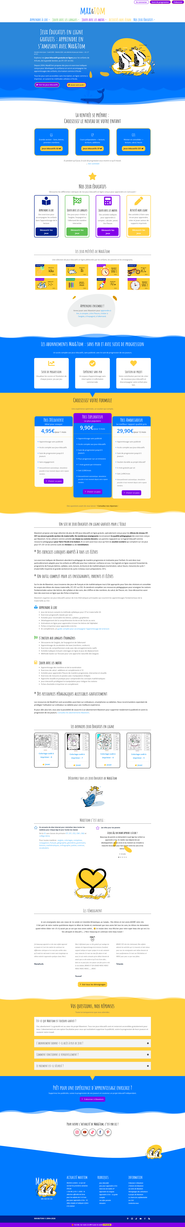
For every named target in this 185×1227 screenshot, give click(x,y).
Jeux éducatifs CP (91, 148)
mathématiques (52, 845)
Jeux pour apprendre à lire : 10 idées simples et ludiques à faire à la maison (77, 1203)
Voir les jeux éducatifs (48, 84)
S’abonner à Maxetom (135, 1183)
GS (45, 833)
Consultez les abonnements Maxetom (73, 712)
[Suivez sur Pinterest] (107, 1132)
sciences (80, 845)
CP (67, 833)
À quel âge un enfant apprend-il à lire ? (122, 833)
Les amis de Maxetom (135, 1189)
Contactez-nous (133, 1203)
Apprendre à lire (39, 20)
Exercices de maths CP (106, 1189)
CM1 (78, 833)
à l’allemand (101, 316)
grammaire (80, 843)
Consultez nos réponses (107, 506)
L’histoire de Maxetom (135, 1186)
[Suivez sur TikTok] (92, 1132)
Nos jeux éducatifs (143, 20)
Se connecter (141, 2)
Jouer (47, 764)
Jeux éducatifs (104, 1183)
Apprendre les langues (106, 1192)
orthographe (65, 845)
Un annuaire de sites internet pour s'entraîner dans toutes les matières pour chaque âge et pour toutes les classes (62, 828)
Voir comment (93, 163)
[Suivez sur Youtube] (84, 1132)
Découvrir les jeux (46, 232)
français (53, 843)
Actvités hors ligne (139, 210)
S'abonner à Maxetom (94, 1099)
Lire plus (123, 854)
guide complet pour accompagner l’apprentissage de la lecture (83, 629)
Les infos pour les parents (110, 827)
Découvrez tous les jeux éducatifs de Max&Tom (92, 778)
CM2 (82, 833)
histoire (42, 845)
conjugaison (44, 843)
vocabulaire (44, 848)
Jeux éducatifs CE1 (132, 148)
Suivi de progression (160, 2)
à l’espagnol (90, 316)
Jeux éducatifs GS (50, 148)
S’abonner (178, 2)
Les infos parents (105, 1200)
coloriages (68, 840)
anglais (60, 840)
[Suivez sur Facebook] (100, 1132)
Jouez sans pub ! (78, 85)
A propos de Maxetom (135, 1194)
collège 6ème (44, 836)
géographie (61, 843)
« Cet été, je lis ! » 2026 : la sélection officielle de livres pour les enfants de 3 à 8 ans (76, 1194)
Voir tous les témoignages (93, 984)
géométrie (71, 843)
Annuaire (102, 1203)
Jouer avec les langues (64, 20)
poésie (74, 845)
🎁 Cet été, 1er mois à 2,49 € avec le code (92, 1225)
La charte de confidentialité (137, 1197)
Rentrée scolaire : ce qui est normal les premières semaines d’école (77, 1186)
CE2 (74, 833)
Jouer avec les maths (93, 20)
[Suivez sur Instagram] (77, 1132)
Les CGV (131, 1200)
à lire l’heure (94, 313)
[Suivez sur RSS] (149, 1218)
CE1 (70, 833)
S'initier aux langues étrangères (57, 637)
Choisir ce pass (55, 481)
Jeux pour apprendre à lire (108, 1186)
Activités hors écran (120, 20)
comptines (77, 840)
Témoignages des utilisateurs (138, 1192)
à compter (84, 313)
